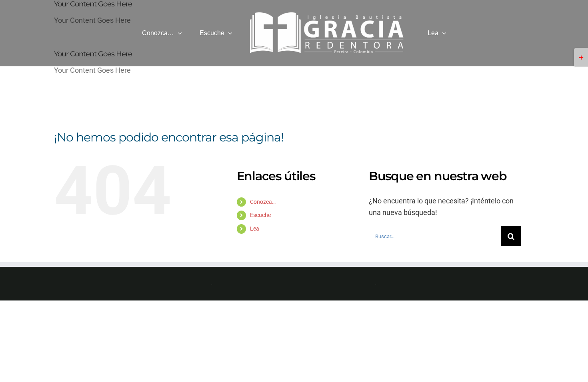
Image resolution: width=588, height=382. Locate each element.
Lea (254, 228)
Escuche (260, 215)
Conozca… (263, 202)
